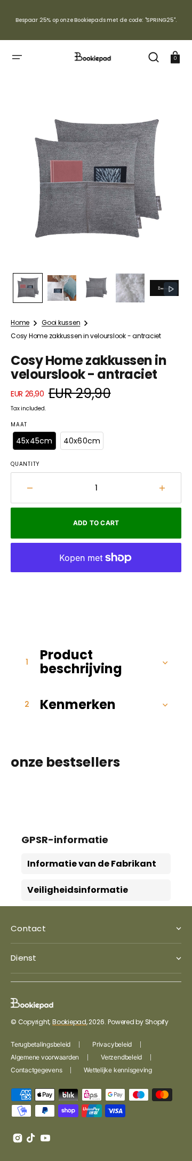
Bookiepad (69, 1021)
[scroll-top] (169, 1138)
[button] (17, 57)
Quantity (25, 464)
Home (20, 322)
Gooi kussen (61, 322)
